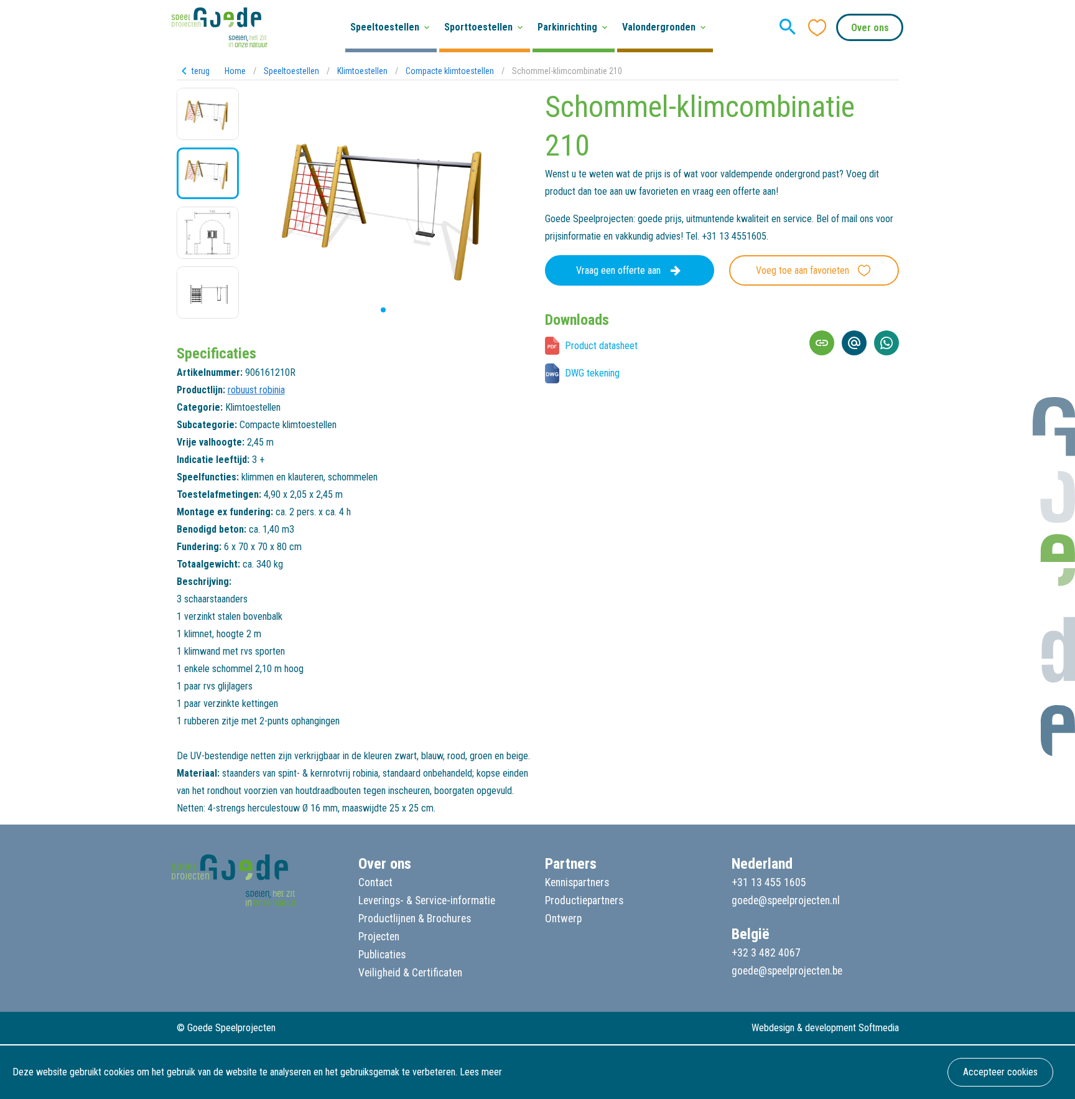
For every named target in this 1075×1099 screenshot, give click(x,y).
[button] (373, 309)
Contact (375, 882)
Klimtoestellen (362, 71)
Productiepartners (584, 900)
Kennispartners (577, 882)
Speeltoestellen (291, 71)
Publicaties (382, 954)
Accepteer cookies (1000, 1072)
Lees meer (481, 1072)
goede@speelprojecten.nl (786, 900)
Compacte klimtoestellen (450, 71)
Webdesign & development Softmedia (825, 1028)
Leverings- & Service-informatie (426, 900)
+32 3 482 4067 (766, 953)
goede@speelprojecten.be (787, 971)
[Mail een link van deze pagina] (854, 342)
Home (235, 71)
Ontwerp (563, 918)
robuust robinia (256, 390)
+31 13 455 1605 (769, 882)
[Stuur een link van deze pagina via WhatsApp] (886, 342)
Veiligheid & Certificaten (410, 972)
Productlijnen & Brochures (414, 918)
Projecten (378, 936)
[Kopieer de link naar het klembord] (821, 342)
